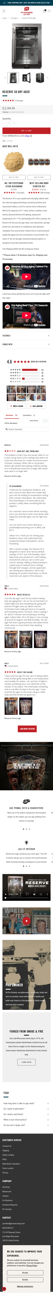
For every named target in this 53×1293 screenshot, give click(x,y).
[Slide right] (47, 77)
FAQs (4, 1159)
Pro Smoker (7, 1209)
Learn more (26, 1062)
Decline (25, 1279)
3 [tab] (29, 829)
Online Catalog (8, 1155)
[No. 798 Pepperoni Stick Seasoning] (14, 162)
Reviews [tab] (9, 415)
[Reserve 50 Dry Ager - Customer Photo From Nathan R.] (21, 397)
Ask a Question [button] (38, 406)
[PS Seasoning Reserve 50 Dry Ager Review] (11, 639)
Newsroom (6, 1191)
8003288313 (7, 1228)
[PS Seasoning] (26, 11)
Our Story (6, 1187)
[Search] (49, 11)
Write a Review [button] (18, 406)
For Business (7, 1200)
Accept (25, 1272)
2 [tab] (26, 829)
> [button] (27, 729)
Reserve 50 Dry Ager (12, 476)
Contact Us (6, 1146)
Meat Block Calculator (11, 1164)
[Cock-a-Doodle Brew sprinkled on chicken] (39, 162)
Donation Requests (10, 1205)
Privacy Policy (31, 1265)
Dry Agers (14, 18)
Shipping (5, 112)
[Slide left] (6, 77)
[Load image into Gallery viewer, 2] (26, 77)
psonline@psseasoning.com (21, 527)
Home (4, 18)
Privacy (5, 1172)
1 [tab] (23, 829)
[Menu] (3, 11)
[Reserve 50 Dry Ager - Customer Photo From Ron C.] (11, 389)
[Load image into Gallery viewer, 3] (40, 77)
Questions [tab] (27, 415)
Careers (5, 1196)
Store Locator (7, 1168)
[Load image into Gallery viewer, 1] (13, 77)
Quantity (6, 118)
